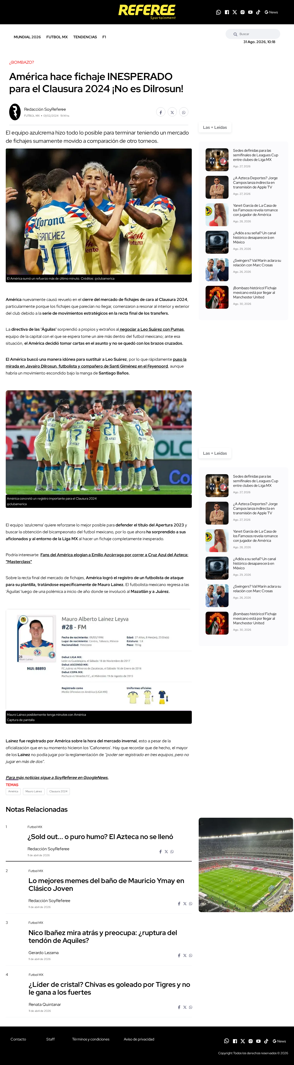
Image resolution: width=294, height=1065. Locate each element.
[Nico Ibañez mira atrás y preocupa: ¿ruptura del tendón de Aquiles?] (246, 959)
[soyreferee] (147, 12)
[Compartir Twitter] (172, 111)
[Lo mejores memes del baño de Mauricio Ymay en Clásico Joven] (246, 908)
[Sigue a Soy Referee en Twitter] (234, 12)
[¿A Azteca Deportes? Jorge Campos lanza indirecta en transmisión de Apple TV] (217, 187)
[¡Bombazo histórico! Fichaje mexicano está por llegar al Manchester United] (217, 297)
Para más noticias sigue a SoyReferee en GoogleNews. (57, 777)
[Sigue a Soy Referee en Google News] (271, 12)
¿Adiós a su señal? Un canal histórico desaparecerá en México (254, 238)
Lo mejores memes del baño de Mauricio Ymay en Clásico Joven (106, 884)
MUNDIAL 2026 (27, 37)
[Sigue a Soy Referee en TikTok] (258, 12)
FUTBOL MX (57, 37)
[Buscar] (235, 34)
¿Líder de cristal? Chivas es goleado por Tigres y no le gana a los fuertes (109, 988)
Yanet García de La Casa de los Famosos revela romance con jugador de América (255, 210)
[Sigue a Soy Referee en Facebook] (227, 12)
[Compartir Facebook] (160, 111)
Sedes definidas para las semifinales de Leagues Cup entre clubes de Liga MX (255, 155)
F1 (104, 37)
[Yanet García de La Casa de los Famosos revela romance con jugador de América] (217, 214)
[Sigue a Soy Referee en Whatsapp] (218, 12)
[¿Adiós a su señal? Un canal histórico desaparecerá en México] (217, 242)
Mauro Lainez (33, 791)
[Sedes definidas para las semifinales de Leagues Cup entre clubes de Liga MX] (217, 159)
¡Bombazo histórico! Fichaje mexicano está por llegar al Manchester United (255, 293)
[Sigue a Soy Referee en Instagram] (242, 12)
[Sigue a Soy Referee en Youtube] (250, 12)
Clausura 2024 (58, 791)
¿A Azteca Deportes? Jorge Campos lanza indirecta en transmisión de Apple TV (255, 183)
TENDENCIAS (85, 37)
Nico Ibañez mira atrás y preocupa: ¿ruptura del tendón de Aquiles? (102, 936)
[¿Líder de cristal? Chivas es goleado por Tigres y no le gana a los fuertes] (246, 1011)
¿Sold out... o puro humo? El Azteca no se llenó (100, 836)
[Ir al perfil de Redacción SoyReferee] (15, 111)
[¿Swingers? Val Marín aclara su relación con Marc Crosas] (217, 269)
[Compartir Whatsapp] (183, 111)
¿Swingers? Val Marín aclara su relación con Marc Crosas (257, 262)
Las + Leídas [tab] (215, 127)
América (13, 791)
